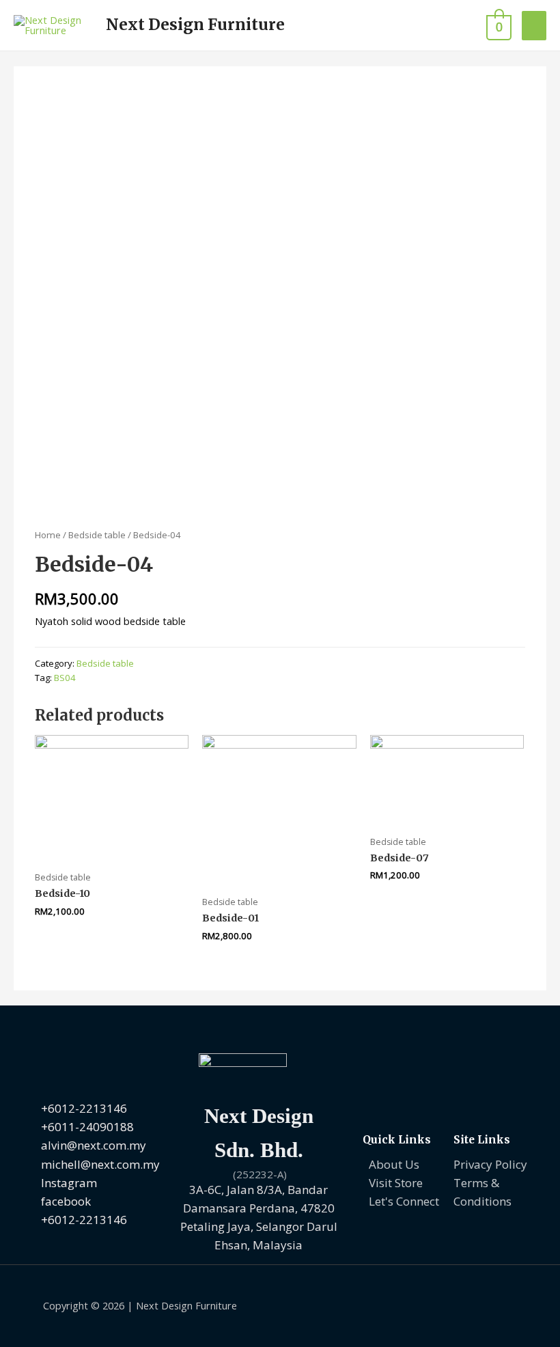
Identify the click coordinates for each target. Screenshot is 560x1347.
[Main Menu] (534, 25)
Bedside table (97, 535)
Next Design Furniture (195, 24)
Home (48, 535)
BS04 (65, 677)
